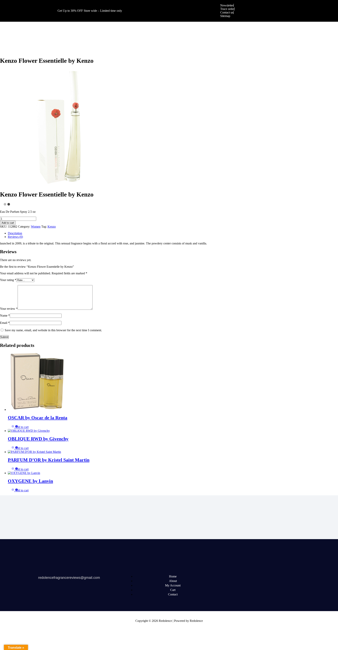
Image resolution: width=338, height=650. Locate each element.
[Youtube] (250, 576)
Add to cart (8, 222)
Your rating (8, 280)
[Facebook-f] (220, 576)
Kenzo (52, 226)
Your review (9, 308)
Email (5, 322)
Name (5, 315)
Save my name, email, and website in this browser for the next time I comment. (53, 330)
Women (35, 226)
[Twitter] (235, 576)
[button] (22, 427)
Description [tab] (15, 233)
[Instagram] (279, 576)
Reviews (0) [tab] (15, 236)
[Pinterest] (265, 576)
